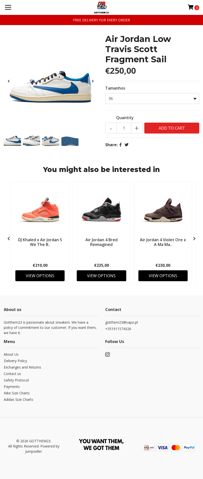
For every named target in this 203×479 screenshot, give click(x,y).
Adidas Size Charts (18, 399)
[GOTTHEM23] (102, 7)
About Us (11, 354)
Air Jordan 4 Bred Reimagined (101, 242)
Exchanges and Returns (22, 367)
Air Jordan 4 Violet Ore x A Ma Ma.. (163, 242)
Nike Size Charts (17, 393)
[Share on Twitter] (126, 144)
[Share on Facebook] (121, 144)
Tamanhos (115, 88)
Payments (12, 386)
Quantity (125, 117)
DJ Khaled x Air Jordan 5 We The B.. (40, 242)
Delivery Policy (15, 360)
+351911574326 (118, 328)
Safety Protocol (16, 380)
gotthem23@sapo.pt (121, 322)
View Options (40, 275)
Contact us (12, 373)
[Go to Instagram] (107, 355)
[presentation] (9, 81)
